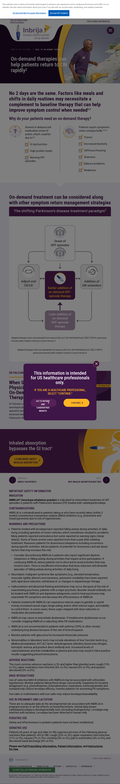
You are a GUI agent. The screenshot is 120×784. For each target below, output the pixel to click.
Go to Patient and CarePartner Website (43, 403)
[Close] (96, 364)
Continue (76, 403)
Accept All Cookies (59, 13)
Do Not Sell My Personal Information (29, 13)
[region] (60, 9)
